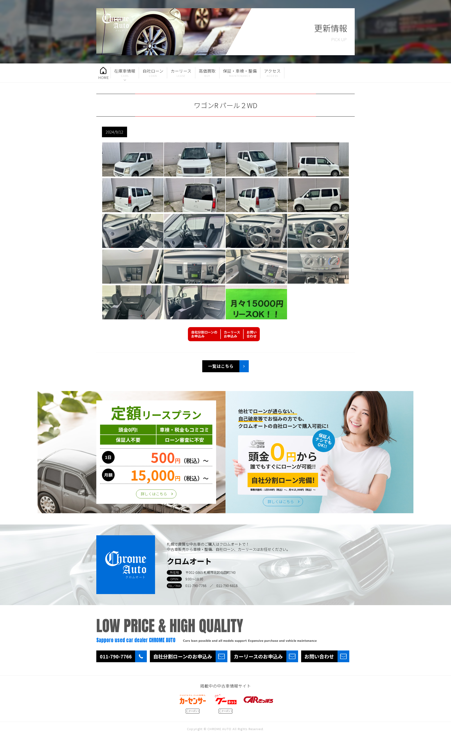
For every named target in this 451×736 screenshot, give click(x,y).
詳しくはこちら (154, 494)
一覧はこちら (220, 366)
